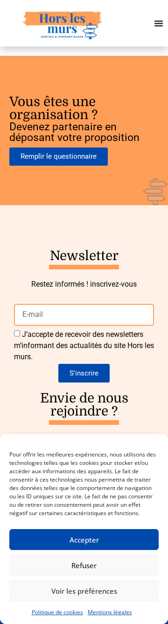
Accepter (84, 539)
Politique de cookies (57, 612)
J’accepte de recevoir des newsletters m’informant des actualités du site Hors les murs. (84, 345)
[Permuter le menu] (158, 23)
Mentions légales (110, 612)
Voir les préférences (84, 591)
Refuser (84, 565)
